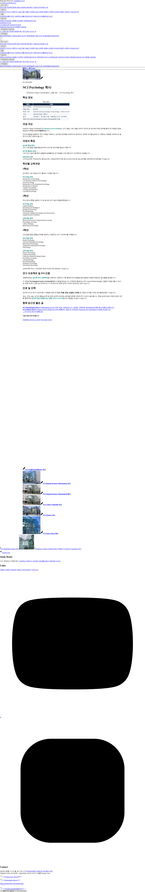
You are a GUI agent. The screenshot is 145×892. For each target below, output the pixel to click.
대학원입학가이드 (30, 21)
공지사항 (3, 7)
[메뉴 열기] (1, 39)
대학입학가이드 (5, 23)
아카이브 (35, 570)
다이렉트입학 (4, 25)
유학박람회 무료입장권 (51, 36)
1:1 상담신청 (4, 31)
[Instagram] (72, 863)
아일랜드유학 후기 (26, 7)
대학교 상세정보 (5, 21)
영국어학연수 (27, 570)
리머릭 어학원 (59, 12)
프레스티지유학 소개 (41, 7)
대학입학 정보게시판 (7, 27)
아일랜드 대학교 (16, 570)
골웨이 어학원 (49, 12)
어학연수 (3, 9)
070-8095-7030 (47, 871)
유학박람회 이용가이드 (34, 36)
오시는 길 (33, 31)
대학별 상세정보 (20, 27)
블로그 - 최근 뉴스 (29, 68)
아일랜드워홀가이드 (7, 16)
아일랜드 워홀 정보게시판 (24, 16)
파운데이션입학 (15, 25)
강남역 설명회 (14, 31)
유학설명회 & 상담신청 (7, 29)
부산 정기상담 (24, 31)
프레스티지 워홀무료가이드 (42, 16)
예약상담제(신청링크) (34, 871)
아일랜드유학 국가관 (18, 36)
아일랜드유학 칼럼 (13, 7)
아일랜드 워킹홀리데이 (40, 561)
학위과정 (3, 18)
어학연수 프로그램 (17, 12)
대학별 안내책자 (17, 21)
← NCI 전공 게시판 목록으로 (33, 311)
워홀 (2, 14)
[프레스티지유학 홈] (8, 3)
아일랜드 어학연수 (25, 561)
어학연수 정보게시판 (71, 12)
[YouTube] (72, 715)
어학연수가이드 (5, 12)
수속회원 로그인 (19, 1)
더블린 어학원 (30, 12)
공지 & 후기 (4, 5)
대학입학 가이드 (54, 561)
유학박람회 (4, 33)
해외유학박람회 (5, 36)
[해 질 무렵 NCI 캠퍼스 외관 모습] (33, 79)
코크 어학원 (39, 12)
